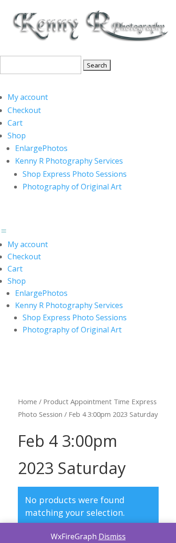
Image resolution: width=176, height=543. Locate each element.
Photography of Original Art (72, 186)
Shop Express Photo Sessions (75, 174)
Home (27, 401)
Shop (17, 135)
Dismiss (112, 536)
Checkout (24, 110)
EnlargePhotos (41, 148)
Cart (15, 123)
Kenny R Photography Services (69, 161)
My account (28, 97)
